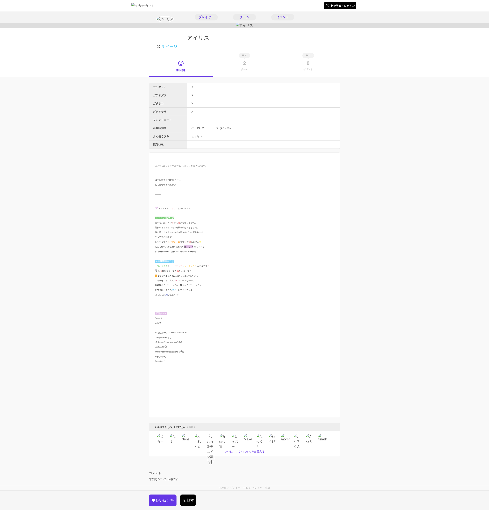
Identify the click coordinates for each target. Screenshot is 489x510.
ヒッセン (196, 136)
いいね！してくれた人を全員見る (244, 451)
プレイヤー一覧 (239, 487)
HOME (223, 487)
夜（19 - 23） (199, 128)
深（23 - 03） (224, 128)
